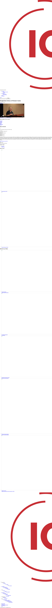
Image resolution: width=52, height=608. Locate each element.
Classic (4, 590)
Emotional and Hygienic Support (5, 377)
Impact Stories (11, 602)
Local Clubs (3, 93)
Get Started (3, 91)
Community (3, 586)
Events (2, 95)
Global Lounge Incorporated (5, 292)
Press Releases (3, 605)
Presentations (3, 592)
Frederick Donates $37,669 (5, 247)
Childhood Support (4, 490)
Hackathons (4, 597)
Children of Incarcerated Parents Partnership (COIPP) (8, 491)
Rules (6, 594)
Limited (5, 591)
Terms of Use (3, 604)
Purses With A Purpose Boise (5, 378)
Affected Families (10, 601)
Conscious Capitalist (7, 600)
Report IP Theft (5, 94)
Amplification (9, 595)
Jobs (2, 606)
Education (3, 146)
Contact (4, 92)
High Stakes (4, 593)
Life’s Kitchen (3, 335)
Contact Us (10, 585)
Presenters (9, 589)
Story (5, 583)
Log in (1, 97)
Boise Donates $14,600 (4, 191)
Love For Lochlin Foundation (5, 434)
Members (7, 588)
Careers (7, 584)
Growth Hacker (5, 599)
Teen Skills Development (5, 334)
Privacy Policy (3, 603)
